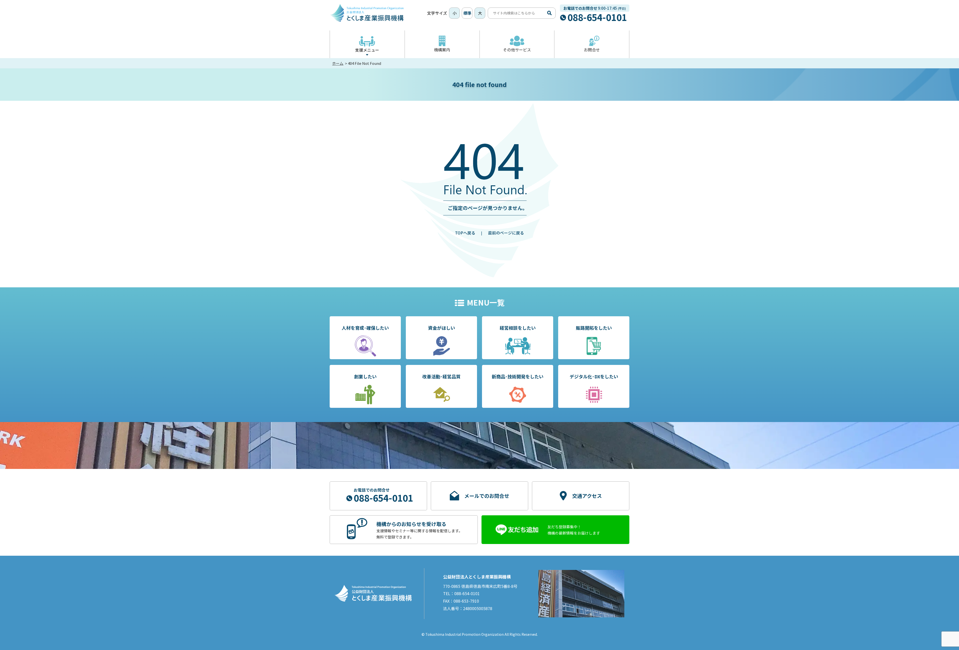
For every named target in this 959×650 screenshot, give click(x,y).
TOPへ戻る (465, 233)
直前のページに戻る (506, 233)
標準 (467, 13)
